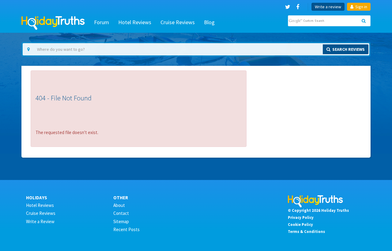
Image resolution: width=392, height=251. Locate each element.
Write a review (328, 6)
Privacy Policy (301, 217)
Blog (209, 22)
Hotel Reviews (134, 22)
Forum (101, 22)
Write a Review (40, 221)
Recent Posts (126, 229)
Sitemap (121, 221)
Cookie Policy (300, 224)
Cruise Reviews (177, 22)
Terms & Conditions (306, 231)
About (119, 205)
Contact (121, 213)
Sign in (360, 6)
